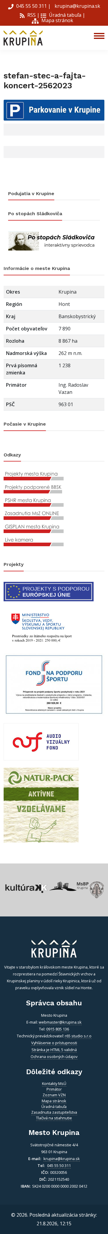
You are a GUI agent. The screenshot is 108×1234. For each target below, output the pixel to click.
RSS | (33, 15)
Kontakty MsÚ (54, 1083)
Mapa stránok (56, 20)
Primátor (54, 1089)
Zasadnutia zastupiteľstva (54, 1112)
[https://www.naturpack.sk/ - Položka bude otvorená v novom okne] (41, 805)
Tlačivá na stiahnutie (54, 1118)
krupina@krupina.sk (76, 6)
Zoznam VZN (54, 1095)
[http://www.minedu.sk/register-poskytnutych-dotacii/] (41, 626)
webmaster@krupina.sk (60, 1022)
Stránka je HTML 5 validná (54, 1049)
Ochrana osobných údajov (54, 1056)
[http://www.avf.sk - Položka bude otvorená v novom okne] (41, 741)
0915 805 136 (57, 1029)
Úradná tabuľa (64, 15)
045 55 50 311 (31, 6)
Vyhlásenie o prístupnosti (54, 1042)
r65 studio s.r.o (78, 1036)
